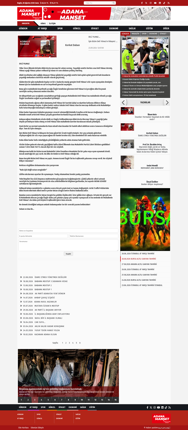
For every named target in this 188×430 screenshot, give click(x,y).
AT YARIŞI (42, 28)
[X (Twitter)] (146, 3)
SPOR (60, 28)
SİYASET (95, 28)
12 (95, 400)
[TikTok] (164, 3)
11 (89, 400)
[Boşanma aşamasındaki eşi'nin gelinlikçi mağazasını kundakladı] (68, 376)
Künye (43, 23)
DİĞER (166, 28)
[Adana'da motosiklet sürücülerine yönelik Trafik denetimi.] (145, 67)
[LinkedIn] (160, 3)
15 (116, 400)
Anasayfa (25, 23)
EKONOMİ (113, 28)
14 (109, 400)
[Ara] (113, 3)
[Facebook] (142, 3)
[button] (123, 102)
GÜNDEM (23, 28)
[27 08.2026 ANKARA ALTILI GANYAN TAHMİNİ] (145, 219)
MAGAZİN (135, 33)
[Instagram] (151, 3)
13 (102, 400)
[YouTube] (155, 3)
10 (82, 400)
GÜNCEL (77, 28)
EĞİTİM (149, 28)
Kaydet (68, 253)
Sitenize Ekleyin (37, 427)
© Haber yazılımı (151, 427)
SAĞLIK (132, 28)
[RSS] (168, 3)
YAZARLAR (145, 102)
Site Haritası (23, 427)
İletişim (52, 23)
